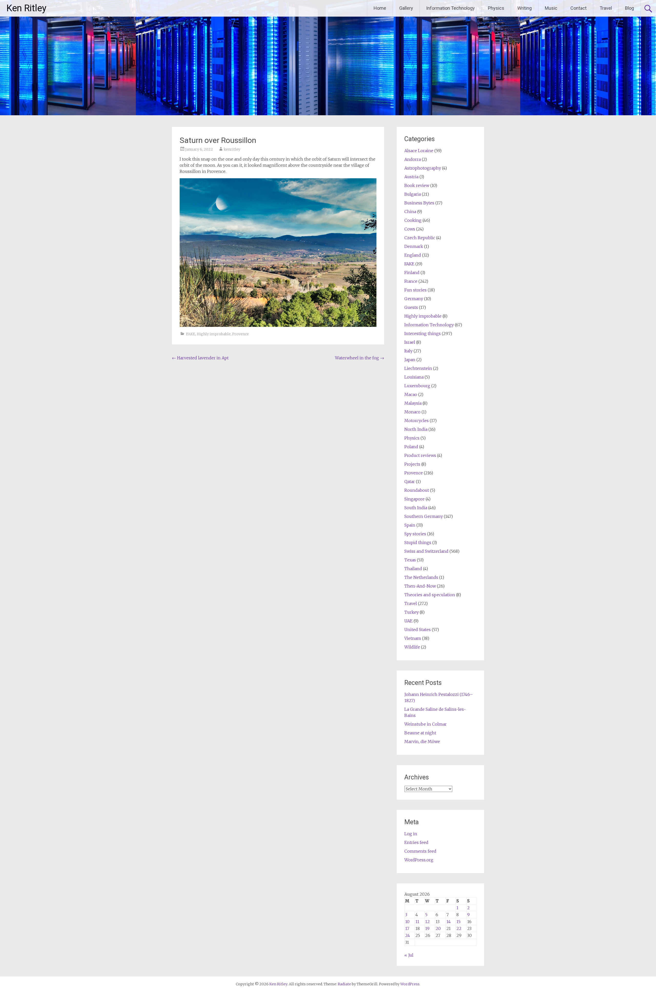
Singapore (414, 499)
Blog (629, 8)
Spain (409, 525)
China (410, 211)
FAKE (190, 334)
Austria (411, 176)
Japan (409, 359)
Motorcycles (416, 420)
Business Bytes (419, 202)
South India (415, 507)
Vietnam (412, 638)
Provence (240, 334)
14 (448, 921)
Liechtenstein (418, 368)
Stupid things (417, 542)
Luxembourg (417, 385)
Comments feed (420, 851)
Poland (411, 446)
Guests (411, 307)
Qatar (409, 481)
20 (438, 928)
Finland (411, 272)
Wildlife (412, 647)
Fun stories (415, 290)
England (412, 255)
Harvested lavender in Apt (200, 357)
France (410, 281)
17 (407, 928)
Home (380, 8)
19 (427, 928)
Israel (409, 342)
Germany (413, 298)
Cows (409, 229)
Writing (524, 8)
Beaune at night (420, 732)
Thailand (413, 568)
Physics (496, 8)
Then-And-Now (420, 586)
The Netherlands (421, 577)
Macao (410, 394)
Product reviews (420, 455)
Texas (410, 559)
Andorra (412, 159)
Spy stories (415, 533)
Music (551, 8)
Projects (412, 464)
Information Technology (450, 8)
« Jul (408, 955)
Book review (416, 185)
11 (417, 921)
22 (459, 928)
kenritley (232, 149)
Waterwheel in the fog (359, 357)
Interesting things (422, 333)
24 (407, 935)
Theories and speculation (429, 594)
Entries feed (416, 842)
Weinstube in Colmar (425, 724)
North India (415, 429)
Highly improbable (214, 334)
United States (417, 629)
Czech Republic (419, 237)
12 (427, 921)
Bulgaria (412, 194)
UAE (408, 620)
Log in (410, 833)
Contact (578, 8)
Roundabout (416, 490)
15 (458, 921)
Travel (606, 8)
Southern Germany (423, 516)
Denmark (413, 246)
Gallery (406, 8)
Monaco (412, 411)
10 (407, 921)
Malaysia (413, 403)
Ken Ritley (26, 8)
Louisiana (414, 377)
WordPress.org (418, 859)
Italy (408, 350)
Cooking (413, 220)
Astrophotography (422, 168)
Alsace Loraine (418, 150)
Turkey (411, 612)
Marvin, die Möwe (422, 741)
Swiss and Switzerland (426, 551)
